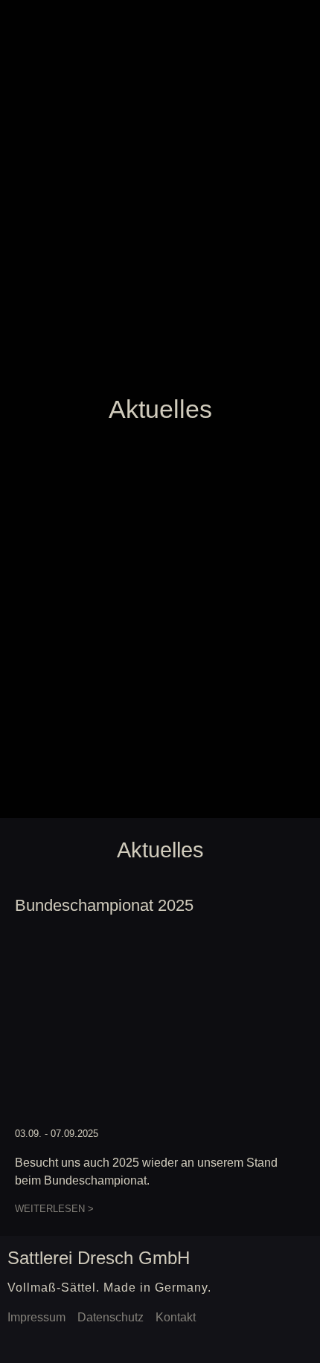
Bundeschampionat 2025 (104, 905)
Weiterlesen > (54, 1208)
